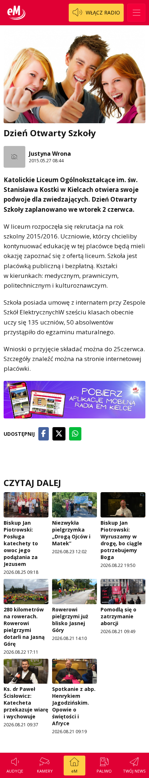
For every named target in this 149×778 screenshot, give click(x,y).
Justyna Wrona (50, 154)
